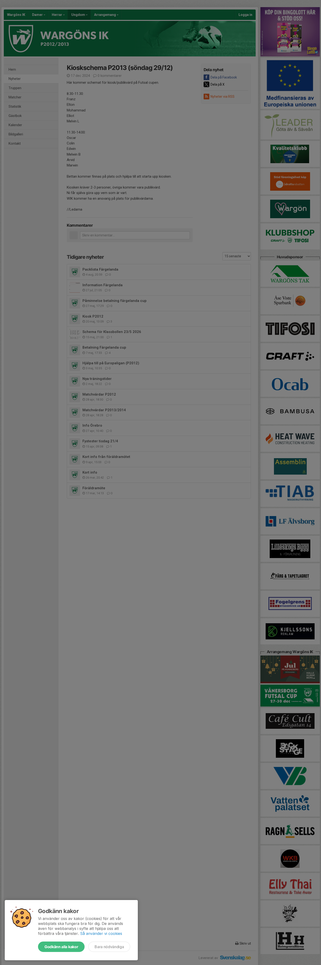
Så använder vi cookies (101, 933)
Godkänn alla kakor (61, 946)
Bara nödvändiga (109, 946)
